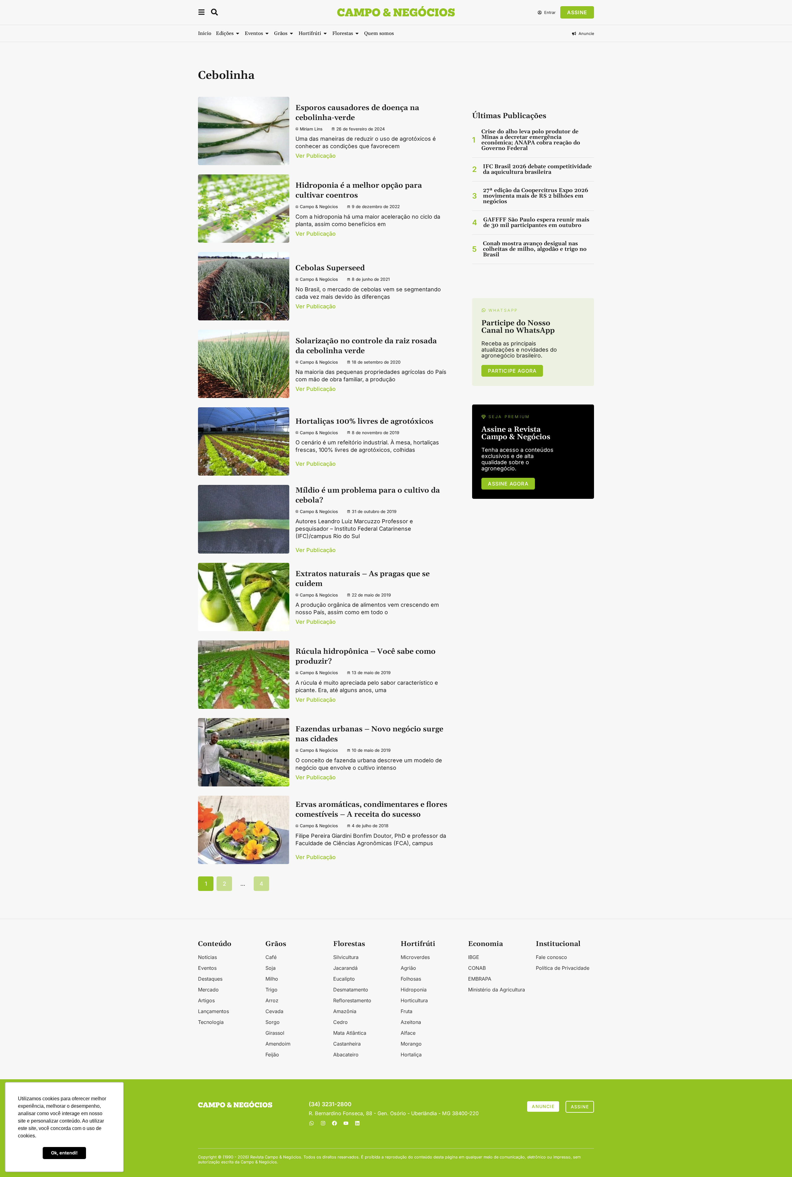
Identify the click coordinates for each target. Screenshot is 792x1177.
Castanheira (347, 1044)
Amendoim (278, 1044)
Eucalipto (344, 979)
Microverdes (415, 957)
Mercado (208, 990)
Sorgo (272, 1022)
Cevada (274, 1011)
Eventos (207, 968)
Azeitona (411, 1022)
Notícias (207, 957)
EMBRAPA (479, 979)
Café (271, 957)
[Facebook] (334, 1123)
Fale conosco (551, 957)
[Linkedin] (357, 1123)
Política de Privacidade (562, 968)
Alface (408, 1033)
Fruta (406, 1011)
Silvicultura (346, 957)
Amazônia (344, 1011)
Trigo (271, 990)
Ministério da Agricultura (496, 990)
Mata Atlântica (349, 1033)
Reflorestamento (352, 1000)
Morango (411, 1044)
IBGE (473, 957)
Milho (271, 979)
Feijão (272, 1054)
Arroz (271, 1000)
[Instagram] (323, 1123)
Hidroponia (414, 990)
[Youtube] (346, 1123)
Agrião (408, 968)
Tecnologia (211, 1022)
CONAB (477, 968)
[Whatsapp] (311, 1123)
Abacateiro (346, 1054)
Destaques (210, 979)
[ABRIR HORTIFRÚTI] (325, 33)
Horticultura (414, 1000)
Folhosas (411, 979)
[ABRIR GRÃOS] (291, 33)
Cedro (340, 1022)
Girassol (274, 1033)
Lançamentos (213, 1011)
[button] (201, 13)
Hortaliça (411, 1054)
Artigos (206, 1000)
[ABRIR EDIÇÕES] (237, 33)
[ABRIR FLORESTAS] (357, 33)
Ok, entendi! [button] (64, 1152)
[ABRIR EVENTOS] (267, 33)
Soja (270, 968)
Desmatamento (350, 990)
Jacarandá (345, 968)
